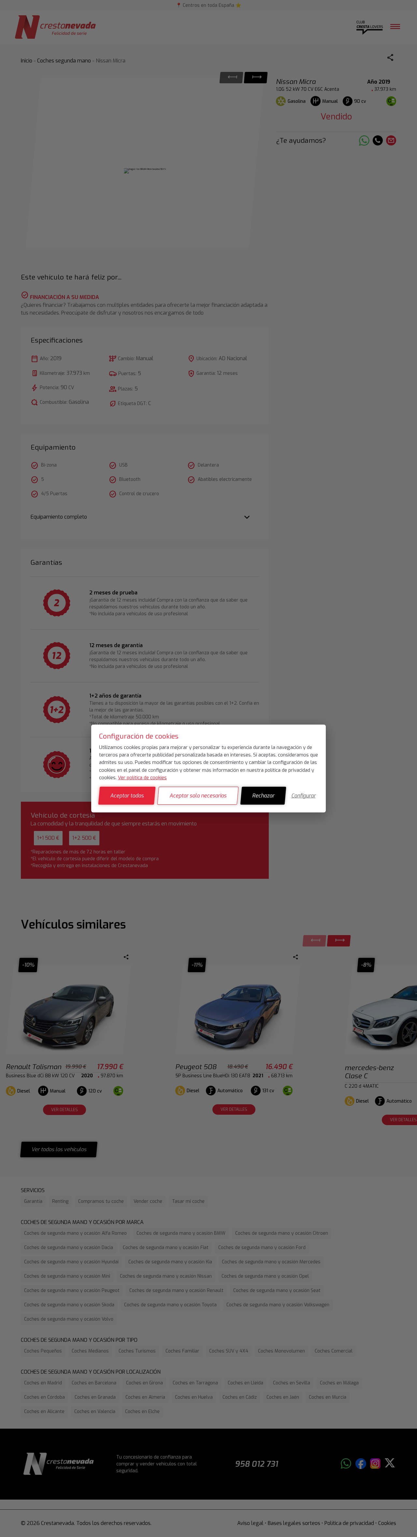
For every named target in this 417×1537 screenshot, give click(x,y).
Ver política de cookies (142, 777)
